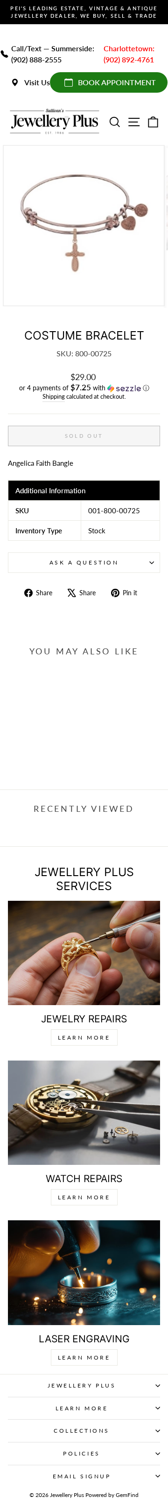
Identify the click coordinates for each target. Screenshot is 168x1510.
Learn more (84, 1357)
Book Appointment (117, 82)
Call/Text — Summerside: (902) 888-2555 (52, 54)
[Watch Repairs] (84, 1113)
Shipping (53, 396)
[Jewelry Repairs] (84, 953)
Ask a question (84, 562)
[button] (84, 388)
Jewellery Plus (82, 1385)
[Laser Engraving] (84, 1272)
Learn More (84, 1037)
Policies (81, 1453)
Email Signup (82, 1476)
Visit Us (37, 82)
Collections (82, 1430)
